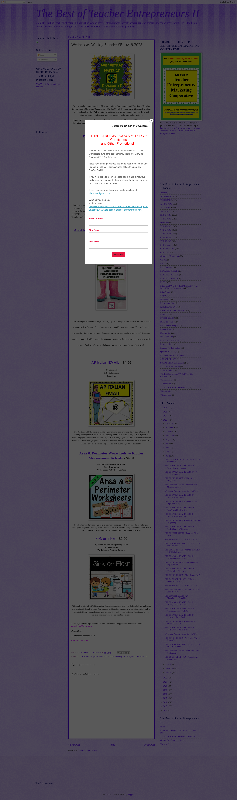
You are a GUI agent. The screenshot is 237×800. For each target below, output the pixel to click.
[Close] (151, 121)
